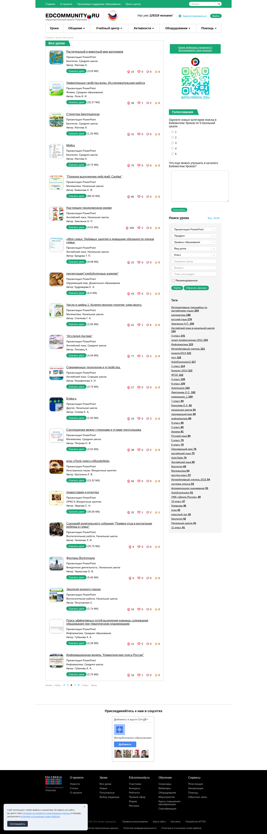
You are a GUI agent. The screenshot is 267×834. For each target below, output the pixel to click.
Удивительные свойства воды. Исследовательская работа (105, 82)
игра (175, 510)
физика (177, 431)
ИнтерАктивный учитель (188, 348)
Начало (48, 685)
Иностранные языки (78, 470)
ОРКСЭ (70, 501)
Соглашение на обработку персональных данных (92, 828)
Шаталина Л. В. (84, 474)
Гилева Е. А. (82, 411)
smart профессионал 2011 (189, 340)
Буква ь (71, 398)
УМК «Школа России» (186, 496)
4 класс (178, 379)
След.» (85, 685)
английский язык (183, 453)
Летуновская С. (84, 602)
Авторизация (195, 788)
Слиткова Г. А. (83, 318)
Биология (72, 61)
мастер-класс (181, 475)
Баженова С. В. (84, 190)
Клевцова (178, 505)
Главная (50, 4)
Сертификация (167, 808)
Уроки (54, 28)
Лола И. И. (81, 96)
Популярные (107, 792)
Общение (75, 28)
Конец (94, 685)
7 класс (177, 401)
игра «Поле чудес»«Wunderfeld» (88, 461)
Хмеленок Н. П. (84, 221)
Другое (70, 407)
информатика (181, 418)
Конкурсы (134, 788)
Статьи (74, 788)
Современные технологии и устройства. (93, 367)
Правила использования (135, 821)
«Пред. (57, 685)
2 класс (177, 427)
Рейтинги (134, 792)
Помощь (207, 28)
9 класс (177, 422)
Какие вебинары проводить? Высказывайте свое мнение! (195, 49)
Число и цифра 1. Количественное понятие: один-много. (104, 304)
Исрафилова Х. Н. (85, 380)
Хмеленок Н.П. (182, 323)
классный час (181, 514)
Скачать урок (76, 71)
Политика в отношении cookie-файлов (181, 828)
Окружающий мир (77, 283)
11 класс (178, 527)
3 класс (178, 335)
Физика (70, 92)
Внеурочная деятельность (82, 567)
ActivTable (179, 457)
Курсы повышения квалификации (169, 803)
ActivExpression (182, 492)
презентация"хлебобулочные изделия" (92, 273)
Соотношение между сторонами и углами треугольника (103, 429)
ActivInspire (180, 387)
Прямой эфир (137, 796)
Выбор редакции (109, 796)
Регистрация (195, 783)
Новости (75, 783)
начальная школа (183, 409)
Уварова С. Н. (83, 505)
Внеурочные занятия (104, 470)
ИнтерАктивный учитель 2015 (190, 479)
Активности (142, 28)
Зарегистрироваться (195, 16)
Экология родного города (83, 589)
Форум (133, 801)
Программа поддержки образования (99, 4)
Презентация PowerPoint (81, 57)
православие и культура (82, 492)
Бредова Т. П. (83, 255)
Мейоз (70, 145)
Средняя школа (88, 61)
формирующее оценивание (189, 488)
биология (178, 518)
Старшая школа (97, 376)
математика (181, 314)
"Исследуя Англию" (79, 336)
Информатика (74, 633)
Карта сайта (159, 821)
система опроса (182, 483)
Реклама (134, 805)
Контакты (176, 821)
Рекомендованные (186, 280)
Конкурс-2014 (181, 370)
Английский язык (76, 217)
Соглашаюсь (17, 823)
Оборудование (176, 28)
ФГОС (177, 374)
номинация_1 (182, 396)
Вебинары (165, 788)
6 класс (177, 444)
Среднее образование (89, 92)
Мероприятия (167, 796)
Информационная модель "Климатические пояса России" (105, 655)
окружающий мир (183, 414)
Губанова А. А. (83, 637)
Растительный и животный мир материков (94, 51)
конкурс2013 (181, 353)
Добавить (125, 744)
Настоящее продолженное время (89, 207)
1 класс (178, 366)
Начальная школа (93, 186)
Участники (135, 783)
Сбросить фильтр (196, 287)
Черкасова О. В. (84, 571)
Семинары (165, 783)
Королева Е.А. (181, 405)
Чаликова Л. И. (83, 540)
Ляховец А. (81, 349)
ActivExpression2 (183, 361)
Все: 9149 (213, 218)
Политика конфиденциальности (139, 828)
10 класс (178, 501)
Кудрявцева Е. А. (85, 287)
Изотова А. (81, 65)
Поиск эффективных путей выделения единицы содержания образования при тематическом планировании (107, 622)
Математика (73, 186)
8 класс (178, 383)
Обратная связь (197, 796)
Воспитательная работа (80, 536)
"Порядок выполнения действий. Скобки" (94, 176)
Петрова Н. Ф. (83, 443)
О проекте (66, 4)
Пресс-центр (133, 4)
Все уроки (105, 783)
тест (176, 357)
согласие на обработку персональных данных (46, 813)
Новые (103, 788)
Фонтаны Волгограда (80, 558)
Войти (215, 16)
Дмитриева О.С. (183, 392)
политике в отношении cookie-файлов (40, 816)
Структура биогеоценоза (83, 114)
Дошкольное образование (104, 283)
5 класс (177, 440)
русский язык (181, 319)
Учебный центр (107, 28)
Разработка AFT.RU (196, 821)
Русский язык (181, 435)
